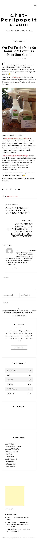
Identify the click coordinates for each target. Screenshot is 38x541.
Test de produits (19, 41)
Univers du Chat (10, 464)
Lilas (17, 250)
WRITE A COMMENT (13, 196)
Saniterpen (16, 77)
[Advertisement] (14, 496)
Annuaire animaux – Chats (13, 446)
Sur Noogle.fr (9, 461)
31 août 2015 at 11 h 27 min (12, 268)
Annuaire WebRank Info (12, 449)
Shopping (19, 384)
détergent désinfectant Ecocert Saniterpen (16, 138)
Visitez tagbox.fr (10, 466)
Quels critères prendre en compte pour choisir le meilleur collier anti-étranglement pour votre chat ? (18, 524)
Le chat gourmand (11, 459)
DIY (19, 375)
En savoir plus (19, 347)
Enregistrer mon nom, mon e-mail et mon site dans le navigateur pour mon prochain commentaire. (19, 312)
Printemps (19, 379)
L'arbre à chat (9, 456)
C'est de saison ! (19, 370)
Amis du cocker (10, 444)
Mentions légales (9, 509)
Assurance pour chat (11, 451)
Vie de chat (19, 393)
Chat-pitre (8, 454)
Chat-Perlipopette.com (19, 19)
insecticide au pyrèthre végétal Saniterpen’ (16, 156)
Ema (24, 58)
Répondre (32, 251)
